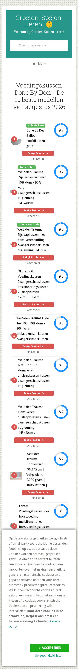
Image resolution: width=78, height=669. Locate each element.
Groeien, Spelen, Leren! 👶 (39, 20)
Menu (42, 63)
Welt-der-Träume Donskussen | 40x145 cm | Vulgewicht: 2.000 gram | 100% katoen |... (37, 469)
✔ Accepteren (49, 648)
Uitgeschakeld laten (49, 655)
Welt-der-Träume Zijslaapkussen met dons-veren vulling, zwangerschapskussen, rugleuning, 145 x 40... (33, 240)
